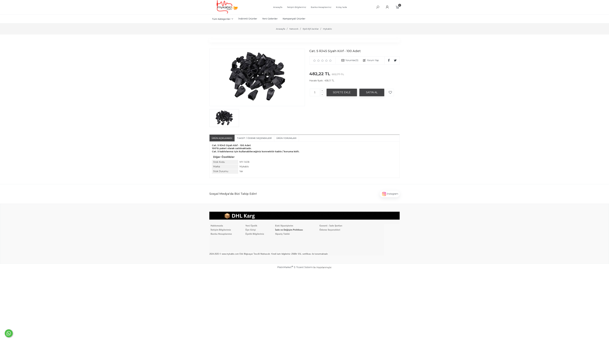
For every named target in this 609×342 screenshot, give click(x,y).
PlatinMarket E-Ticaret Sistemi (295, 267)
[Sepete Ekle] (342, 92)
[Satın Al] (371, 92)
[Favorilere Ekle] (390, 92)
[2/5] (317, 60)
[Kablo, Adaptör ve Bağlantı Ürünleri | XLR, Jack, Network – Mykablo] (227, 12)
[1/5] (315, 60)
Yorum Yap (373, 60)
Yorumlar (351, 60)
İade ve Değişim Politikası (289, 229)
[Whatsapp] (9, 333)
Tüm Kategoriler (221, 19)
